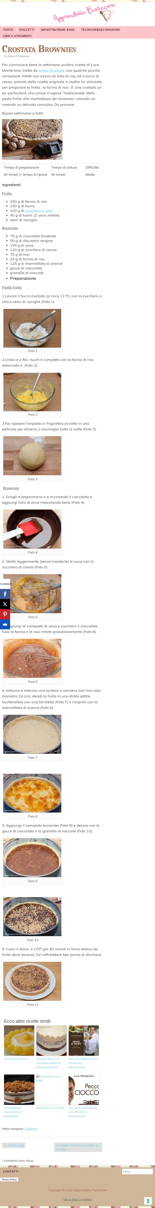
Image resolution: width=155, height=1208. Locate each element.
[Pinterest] (5, 614)
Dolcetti (27, 30)
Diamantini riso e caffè (50, 1107)
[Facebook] (5, 594)
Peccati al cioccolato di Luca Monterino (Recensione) (83, 1112)
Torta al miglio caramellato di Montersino (13, 1112)
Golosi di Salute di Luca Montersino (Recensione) (83, 1063)
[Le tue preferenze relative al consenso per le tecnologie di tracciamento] (148, 1201)
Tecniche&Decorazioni (100, 30)
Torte (8, 30)
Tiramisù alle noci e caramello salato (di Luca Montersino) (48, 1063)
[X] (5, 604)
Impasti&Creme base (58, 30)
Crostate (31, 1129)
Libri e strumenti (17, 36)
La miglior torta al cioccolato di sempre (77, 1147)
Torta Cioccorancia (15, 1058)
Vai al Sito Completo (77, 1199)
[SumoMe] (5, 624)
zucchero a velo (38, 210)
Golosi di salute (51, 70)
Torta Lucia (14, 1145)
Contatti (11, 1171)
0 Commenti (22, 56)
